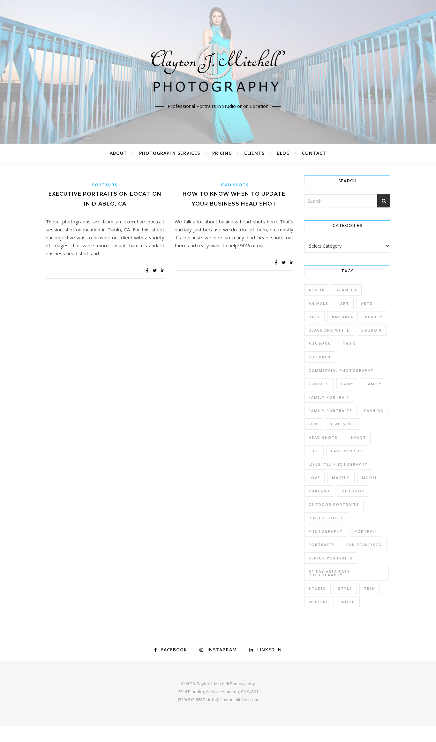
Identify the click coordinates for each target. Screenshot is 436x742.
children (320, 357)
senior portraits (331, 558)
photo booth (326, 517)
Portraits (105, 185)
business (320, 343)
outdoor (353, 491)
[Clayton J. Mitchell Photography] (218, 70)
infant (358, 437)
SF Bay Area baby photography (329, 573)
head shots (323, 437)
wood (348, 601)
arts (367, 303)
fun (313, 424)
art (344, 303)
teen (369, 588)
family (373, 383)
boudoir (371, 330)
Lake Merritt (347, 450)
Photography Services (169, 153)
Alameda (346, 290)
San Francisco (364, 544)
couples (319, 383)
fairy (347, 383)
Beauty (374, 316)
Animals (318, 303)
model (370, 477)
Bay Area (342, 316)
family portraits (330, 410)
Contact (314, 153)
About (118, 153)
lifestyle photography (338, 464)
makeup (341, 477)
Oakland (319, 491)
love (314, 477)
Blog (283, 153)
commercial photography (341, 370)
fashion (374, 410)
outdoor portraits (334, 504)
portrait (366, 531)
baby (314, 316)
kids (314, 450)
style (345, 588)
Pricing (222, 153)
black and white (329, 330)
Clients (254, 153)
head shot (342, 424)
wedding (319, 601)
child (349, 343)
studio (317, 588)
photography (326, 531)
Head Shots (234, 185)
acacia (317, 290)
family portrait (329, 397)
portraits (322, 544)
